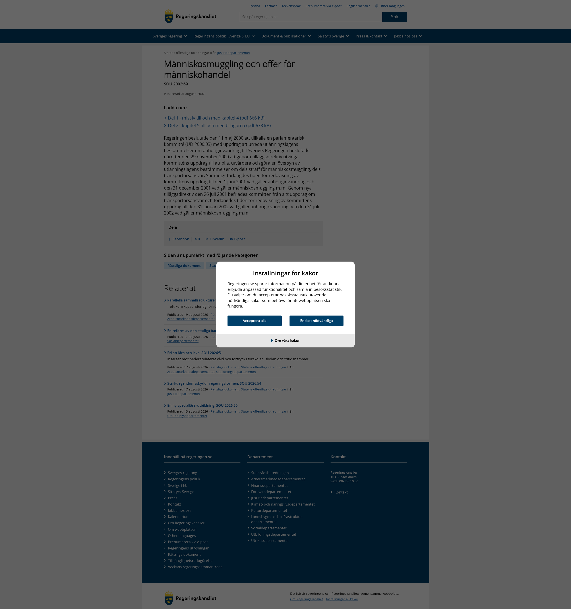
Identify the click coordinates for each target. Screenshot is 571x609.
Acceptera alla (255, 320)
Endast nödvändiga (316, 320)
